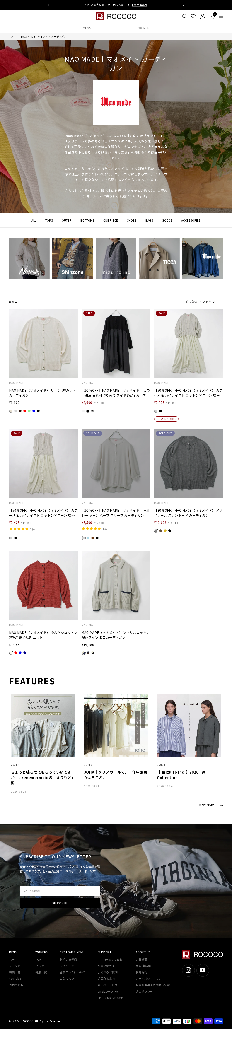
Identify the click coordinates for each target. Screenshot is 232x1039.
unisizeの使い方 (108, 991)
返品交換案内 (106, 978)
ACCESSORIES (191, 220)
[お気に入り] (193, 16)
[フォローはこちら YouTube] (202, 970)
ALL (33, 220)
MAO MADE (16, 382)
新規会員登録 (68, 959)
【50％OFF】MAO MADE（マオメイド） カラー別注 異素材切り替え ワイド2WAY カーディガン (116, 393)
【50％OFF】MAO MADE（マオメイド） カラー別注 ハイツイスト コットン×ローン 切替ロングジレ (43, 513)
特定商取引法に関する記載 (153, 985)
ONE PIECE (110, 220)
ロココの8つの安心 (110, 959)
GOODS (167, 220)
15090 (161, 765)
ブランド (14, 966)
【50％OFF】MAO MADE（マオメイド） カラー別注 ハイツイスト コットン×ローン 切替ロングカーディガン (188, 393)
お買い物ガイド (108, 966)
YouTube (15, 978)
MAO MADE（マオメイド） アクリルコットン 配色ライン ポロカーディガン (116, 635)
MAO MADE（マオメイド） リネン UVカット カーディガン (42, 393)
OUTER (66, 220)
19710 (88, 765)
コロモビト (16, 985)
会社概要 (141, 959)
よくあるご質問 (108, 972)
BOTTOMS (87, 220)
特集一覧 (14, 972)
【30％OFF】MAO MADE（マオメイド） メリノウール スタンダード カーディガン (188, 513)
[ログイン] (202, 16)
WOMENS (145, 28)
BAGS (149, 220)
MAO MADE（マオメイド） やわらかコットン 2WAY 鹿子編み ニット (43, 635)
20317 (15, 765)
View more (207, 805)
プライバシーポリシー (150, 978)
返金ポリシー (144, 991)
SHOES (131, 220)
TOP (11, 36)
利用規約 (141, 972)
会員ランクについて (72, 972)
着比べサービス (108, 985)
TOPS (49, 220)
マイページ (67, 966)
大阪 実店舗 (143, 966)
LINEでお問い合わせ (111, 998)
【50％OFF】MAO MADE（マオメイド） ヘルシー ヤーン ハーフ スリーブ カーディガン (116, 513)
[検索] (184, 16)
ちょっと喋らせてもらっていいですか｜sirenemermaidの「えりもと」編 (42, 777)
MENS (87, 28)
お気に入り (67, 978)
